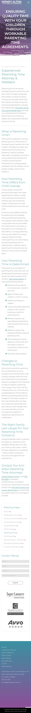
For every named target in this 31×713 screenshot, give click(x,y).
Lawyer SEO (13, 711)
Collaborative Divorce (12, 515)
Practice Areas (6, 655)
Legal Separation (10, 526)
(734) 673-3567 (6, 679)
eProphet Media (22, 711)
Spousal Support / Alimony (14, 540)
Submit (15, 583)
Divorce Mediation (8, 652)
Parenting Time (10, 533)
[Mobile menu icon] (28, 2)
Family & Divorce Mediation (14, 519)
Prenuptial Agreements (13, 543)
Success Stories (7, 661)
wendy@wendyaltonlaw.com (11, 682)
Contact (4, 663)
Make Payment (7, 666)
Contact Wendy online (10, 476)
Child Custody (9, 529)
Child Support (9, 536)
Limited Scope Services (13, 547)
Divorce (7, 511)
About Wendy (6, 658)
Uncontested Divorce (12, 522)
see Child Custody (16, 279)
